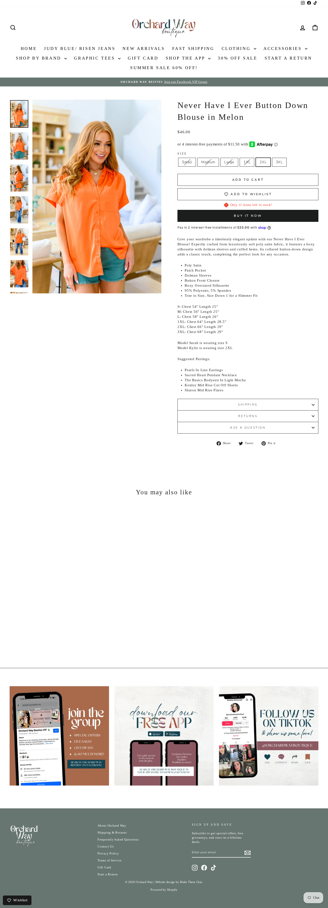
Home (29, 48)
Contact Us (105, 846)
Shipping (248, 404)
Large (229, 162)
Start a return (288, 58)
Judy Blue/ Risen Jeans (79, 48)
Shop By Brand (39, 58)
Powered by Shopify (164, 889)
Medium (208, 162)
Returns (247, 416)
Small (187, 162)
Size (182, 153)
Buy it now (248, 216)
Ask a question (248, 428)
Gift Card (143, 58)
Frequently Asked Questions (118, 839)
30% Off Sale (237, 58)
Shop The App (186, 58)
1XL (246, 162)
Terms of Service (109, 860)
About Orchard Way (111, 825)
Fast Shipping (193, 48)
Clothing (237, 48)
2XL (263, 162)
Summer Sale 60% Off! (164, 67)
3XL (279, 162)
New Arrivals (143, 48)
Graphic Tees (95, 58)
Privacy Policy (108, 853)
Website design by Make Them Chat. (179, 882)
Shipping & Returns (112, 832)
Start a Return (107, 874)
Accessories (283, 48)
